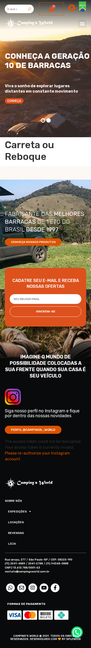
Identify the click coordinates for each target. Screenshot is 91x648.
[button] (82, 24)
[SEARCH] (29, 9)
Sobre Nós (13, 501)
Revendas (16, 533)
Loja (12, 543)
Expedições (17, 511)
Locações (16, 522)
